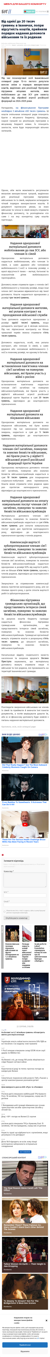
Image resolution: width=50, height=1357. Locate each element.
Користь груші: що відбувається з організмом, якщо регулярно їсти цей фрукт (24, 1133)
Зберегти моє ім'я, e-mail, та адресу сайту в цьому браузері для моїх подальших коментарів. (25, 912)
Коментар (9, 871)
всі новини (25, 1152)
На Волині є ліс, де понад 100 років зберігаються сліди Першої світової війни (23, 1061)
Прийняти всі (25, 1345)
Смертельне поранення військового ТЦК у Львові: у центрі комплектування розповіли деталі (24, 1079)
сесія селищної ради (33, 45)
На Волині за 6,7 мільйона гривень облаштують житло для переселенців (23, 1033)
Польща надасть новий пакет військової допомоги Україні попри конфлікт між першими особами (27, 955)
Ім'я (6, 892)
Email (7, 901)
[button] (46, 1320)
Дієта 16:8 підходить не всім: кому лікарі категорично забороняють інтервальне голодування (19, 1144)
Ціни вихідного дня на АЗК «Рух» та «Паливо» (22, 1087)
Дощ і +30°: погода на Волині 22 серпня (18, 1116)
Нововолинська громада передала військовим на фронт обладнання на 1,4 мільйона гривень (12, 951)
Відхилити (25, 1351)
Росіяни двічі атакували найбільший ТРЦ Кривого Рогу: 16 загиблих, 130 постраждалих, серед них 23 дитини (23, 1096)
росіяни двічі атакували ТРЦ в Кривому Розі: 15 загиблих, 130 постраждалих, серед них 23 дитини (23, 1124)
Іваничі (14, 45)
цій (38, 1338)
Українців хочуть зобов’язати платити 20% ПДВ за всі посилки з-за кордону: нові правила (23, 1042)
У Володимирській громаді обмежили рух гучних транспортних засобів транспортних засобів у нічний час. (23, 1107)
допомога (20, 45)
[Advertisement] (25, 163)
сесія (25, 45)
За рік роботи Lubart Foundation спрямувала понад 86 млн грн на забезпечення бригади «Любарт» (40, 952)
